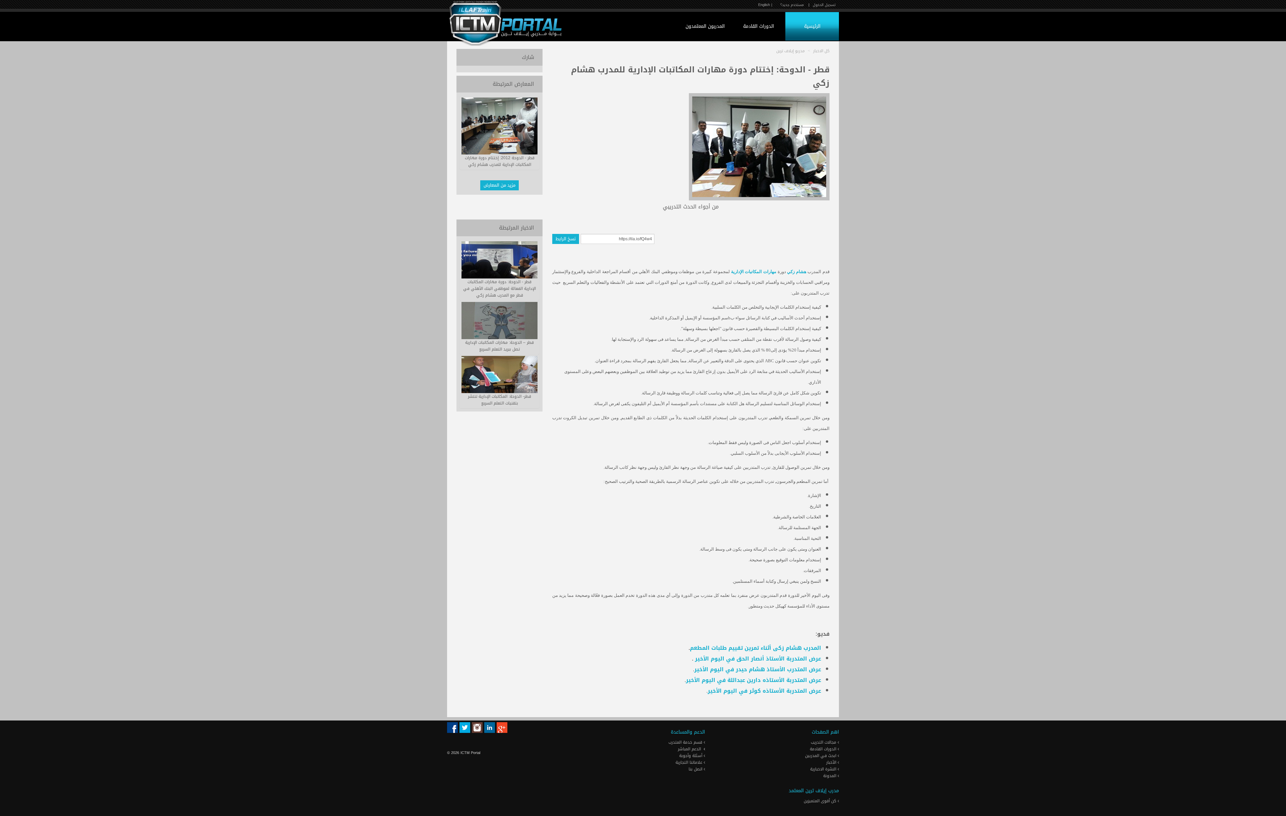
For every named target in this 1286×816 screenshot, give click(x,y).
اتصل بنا (696, 769)
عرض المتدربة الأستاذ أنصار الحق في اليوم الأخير (757, 658)
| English (765, 4)
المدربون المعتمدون (705, 26)
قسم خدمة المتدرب (686, 742)
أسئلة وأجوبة (691, 755)
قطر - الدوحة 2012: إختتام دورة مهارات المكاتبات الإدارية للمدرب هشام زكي (499, 161)
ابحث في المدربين (821, 755)
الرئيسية (812, 26)
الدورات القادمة (758, 26)
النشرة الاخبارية (824, 769)
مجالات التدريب (824, 742)
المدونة (830, 775)
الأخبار (832, 762)
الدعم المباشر (689, 749)
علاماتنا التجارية (689, 762)
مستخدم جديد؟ (792, 4)
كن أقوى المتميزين (821, 801)
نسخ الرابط (566, 239)
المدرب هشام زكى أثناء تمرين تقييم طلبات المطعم (755, 648)
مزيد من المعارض (499, 185)
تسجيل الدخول (824, 4)
